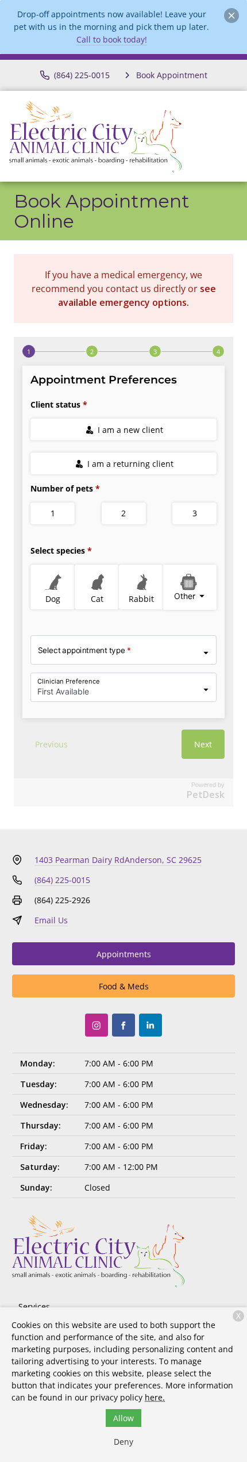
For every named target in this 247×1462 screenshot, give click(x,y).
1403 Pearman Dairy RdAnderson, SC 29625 (118, 859)
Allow (123, 1418)
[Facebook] (123, 1025)
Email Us (51, 920)
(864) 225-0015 (62, 879)
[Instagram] (96, 1025)
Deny (123, 1441)
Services (34, 1306)
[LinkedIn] (150, 1025)
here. (155, 1397)
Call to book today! (111, 39)
